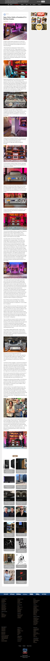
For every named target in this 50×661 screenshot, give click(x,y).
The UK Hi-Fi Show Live (36, 633)
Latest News (19, 636)
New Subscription (35, 639)
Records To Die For (35, 601)
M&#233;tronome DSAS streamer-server (9, 487)
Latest (15, 456)
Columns (22, 4)
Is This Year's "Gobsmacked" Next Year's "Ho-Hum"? (21, 519)
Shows (27, 4)
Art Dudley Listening (36, 618)
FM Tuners (18, 603)
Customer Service (35, 632)
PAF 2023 (2, 639)
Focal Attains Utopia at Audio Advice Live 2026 (21, 534)
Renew (34, 641)
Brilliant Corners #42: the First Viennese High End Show (21, 487)
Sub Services (35, 642)
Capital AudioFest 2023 (4, 638)
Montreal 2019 (3, 634)
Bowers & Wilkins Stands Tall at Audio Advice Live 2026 (9, 503)
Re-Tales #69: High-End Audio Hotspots (9, 519)
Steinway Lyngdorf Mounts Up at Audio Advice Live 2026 (21, 503)
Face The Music (35, 623)
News (30, 4)
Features (34, 603)
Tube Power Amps (3, 606)
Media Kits (34, 634)
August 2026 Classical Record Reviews (21, 566)
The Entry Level (35, 622)
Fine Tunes (34, 624)
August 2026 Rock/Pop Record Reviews (21, 582)
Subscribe (33, 4)
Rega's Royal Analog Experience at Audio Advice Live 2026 (9, 566)
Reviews (11, 4)
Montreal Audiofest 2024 (4, 636)
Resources (39, 4)
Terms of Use (35, 636)
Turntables (18, 600)
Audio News (19, 637)
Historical (18, 633)
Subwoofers (3, 602)
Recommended (16, 4)
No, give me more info (14, 2)
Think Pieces (19, 632)
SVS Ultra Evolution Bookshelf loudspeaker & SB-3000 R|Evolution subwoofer (9, 472)
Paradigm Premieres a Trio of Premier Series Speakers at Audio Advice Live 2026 (21, 471)
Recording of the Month (36, 600)
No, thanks (39, 1)
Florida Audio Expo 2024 (4, 637)
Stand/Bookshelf (3, 601)
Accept (43, 1)
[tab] (15, 456)
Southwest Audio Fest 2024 (5, 635)
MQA (18, 634)
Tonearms (18, 601)
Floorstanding (3, 600)
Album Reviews (35, 602)
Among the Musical (36, 606)
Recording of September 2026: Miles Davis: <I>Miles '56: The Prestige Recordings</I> (21, 551)
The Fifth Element (35, 619)
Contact (24, 645)
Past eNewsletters (19, 638)
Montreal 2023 (3, 632)
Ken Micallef (6, 21)
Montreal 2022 (3, 633)
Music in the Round (35, 621)
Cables (18, 606)
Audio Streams (35, 620)
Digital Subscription (36, 640)
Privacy (34, 635)
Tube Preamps (3, 605)
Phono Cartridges (19, 602)
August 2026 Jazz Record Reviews (9, 582)
